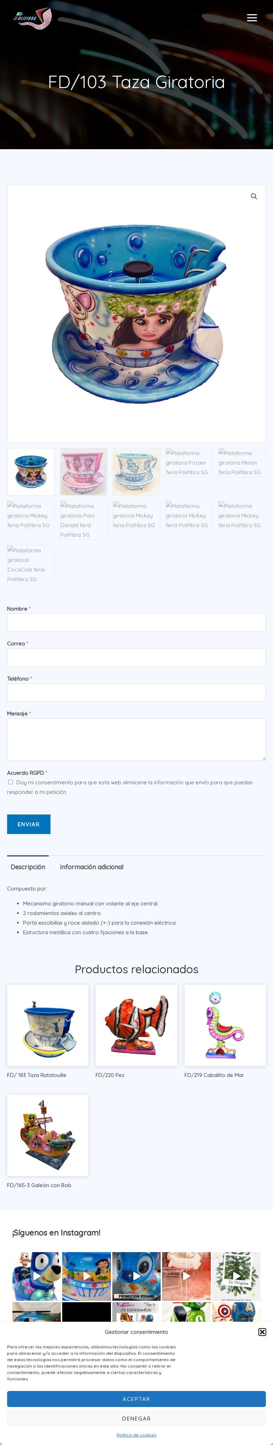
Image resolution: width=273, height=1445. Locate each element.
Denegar (136, 1418)
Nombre (19, 608)
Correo (17, 643)
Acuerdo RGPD (27, 772)
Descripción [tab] (28, 867)
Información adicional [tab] (92, 867)
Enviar (29, 824)
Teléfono (19, 678)
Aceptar (136, 1399)
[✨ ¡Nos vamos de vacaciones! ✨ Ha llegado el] (86, 1276)
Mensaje (19, 713)
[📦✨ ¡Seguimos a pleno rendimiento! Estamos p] (186, 1276)
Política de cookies (136, 1435)
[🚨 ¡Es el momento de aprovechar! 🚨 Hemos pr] (136, 1276)
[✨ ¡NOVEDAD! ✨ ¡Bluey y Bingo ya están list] (36, 1276)
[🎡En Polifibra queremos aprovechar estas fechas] (236, 1276)
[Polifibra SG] (32, 18)
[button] (262, 1332)
